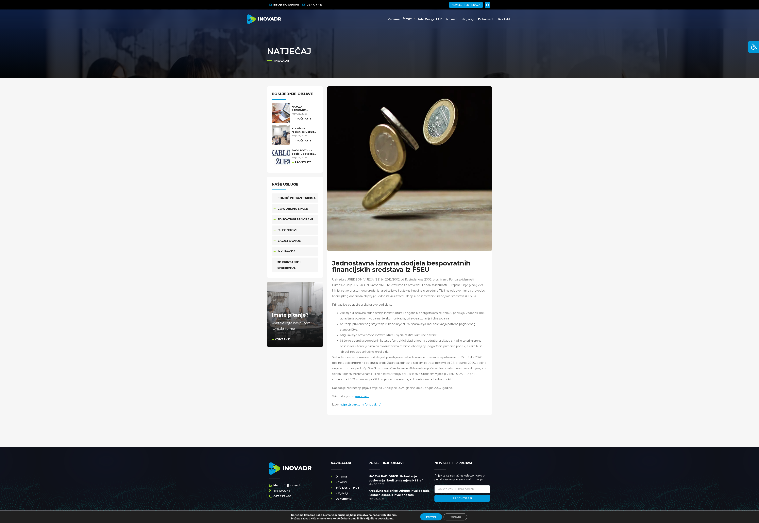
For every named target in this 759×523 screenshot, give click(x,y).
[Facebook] (487, 5)
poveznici (362, 396)
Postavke (455, 517)
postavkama (385, 518)
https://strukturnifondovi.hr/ (360, 404)
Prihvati (431, 517)
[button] (409, 18)
